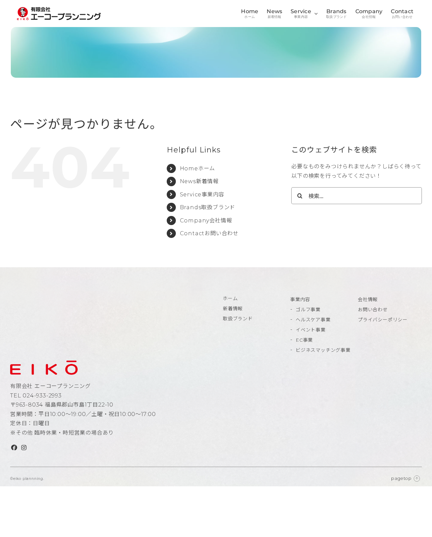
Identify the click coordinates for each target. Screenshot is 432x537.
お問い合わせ (373, 310)
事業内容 (300, 299)
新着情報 (233, 309)
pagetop (401, 478)
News (199, 181)
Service (202, 194)
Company (206, 220)
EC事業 (304, 340)
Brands (208, 207)
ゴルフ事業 (308, 310)
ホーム (230, 298)
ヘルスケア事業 (313, 320)
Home (197, 168)
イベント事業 (311, 330)
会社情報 (368, 299)
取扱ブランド (238, 319)
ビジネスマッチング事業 (323, 350)
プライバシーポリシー (383, 320)
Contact (209, 233)
